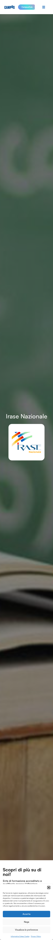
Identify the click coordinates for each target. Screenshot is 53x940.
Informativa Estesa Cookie (20, 936)
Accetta (26, 914)
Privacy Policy (36, 936)
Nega (26, 922)
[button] (48, 887)
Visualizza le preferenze (26, 929)
